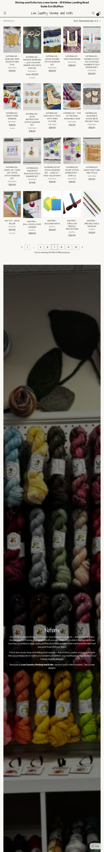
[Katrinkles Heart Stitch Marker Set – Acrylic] (72, 151)
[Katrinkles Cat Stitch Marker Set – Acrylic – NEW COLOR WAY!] (52, 151)
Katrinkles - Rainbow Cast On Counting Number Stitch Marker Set (92, 61)
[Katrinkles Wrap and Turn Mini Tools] (92, 151)
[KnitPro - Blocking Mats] (52, 204)
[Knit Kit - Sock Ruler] (12, 204)
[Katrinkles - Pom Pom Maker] (72, 40)
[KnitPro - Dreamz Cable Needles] (92, 204)
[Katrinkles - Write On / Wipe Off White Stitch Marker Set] (12, 151)
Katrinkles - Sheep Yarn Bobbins (12, 116)
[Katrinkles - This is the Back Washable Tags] (72, 96)
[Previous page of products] (22, 247)
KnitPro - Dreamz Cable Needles (91, 223)
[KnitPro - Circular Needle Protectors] (72, 204)
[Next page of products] (82, 247)
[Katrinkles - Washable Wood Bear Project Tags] (92, 96)
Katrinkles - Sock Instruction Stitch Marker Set (32, 119)
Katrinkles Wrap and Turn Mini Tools (92, 170)
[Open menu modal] (5, 13)
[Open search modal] (93, 13)
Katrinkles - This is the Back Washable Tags (72, 116)
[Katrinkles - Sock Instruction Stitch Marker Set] (32, 96)
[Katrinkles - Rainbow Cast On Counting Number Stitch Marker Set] (92, 40)
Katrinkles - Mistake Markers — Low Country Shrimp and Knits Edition (32, 62)
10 (76, 247)
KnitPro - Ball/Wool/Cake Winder (32, 224)
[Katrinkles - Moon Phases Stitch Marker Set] (52, 40)
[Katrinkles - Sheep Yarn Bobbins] (12, 96)
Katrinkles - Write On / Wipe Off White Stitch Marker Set (12, 172)
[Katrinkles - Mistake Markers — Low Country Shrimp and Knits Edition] (32, 40)
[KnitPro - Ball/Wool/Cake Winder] (32, 204)
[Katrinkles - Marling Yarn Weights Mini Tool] (12, 40)
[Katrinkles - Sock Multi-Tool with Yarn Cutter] (52, 96)
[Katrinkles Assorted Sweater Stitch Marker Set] (32, 151)
